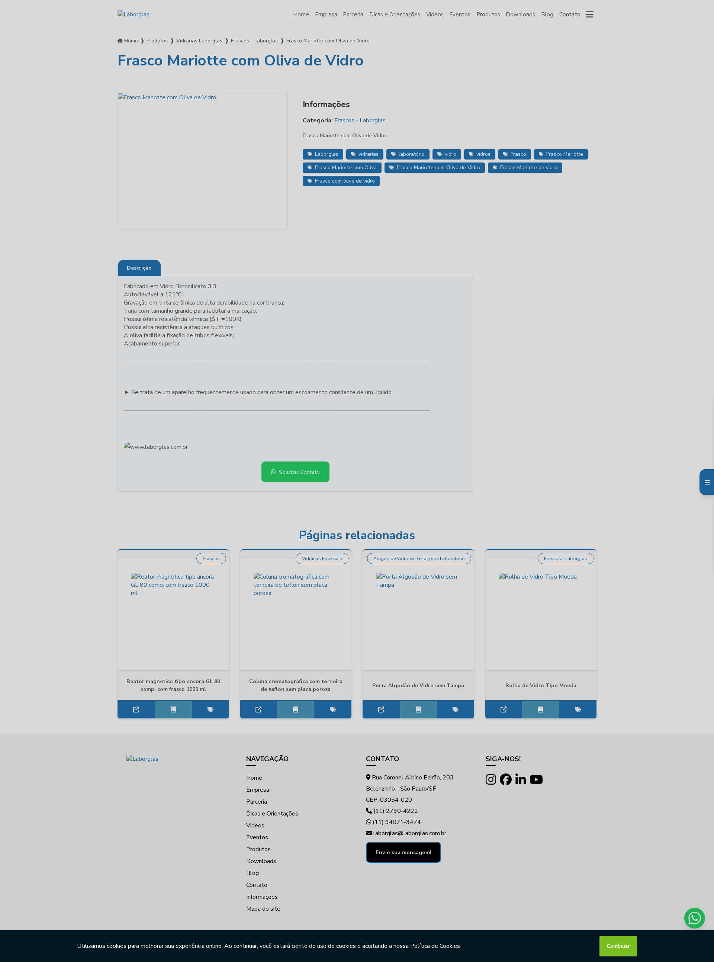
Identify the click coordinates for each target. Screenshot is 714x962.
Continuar (618, 946)
